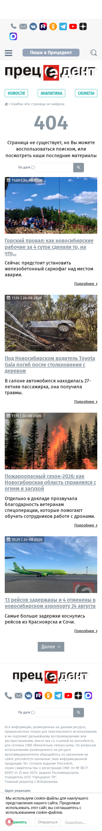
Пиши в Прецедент (51, 52)
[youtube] (73, 26)
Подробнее (85, 283)
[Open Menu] (8, 52)
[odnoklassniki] (53, 26)
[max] (13, 36)
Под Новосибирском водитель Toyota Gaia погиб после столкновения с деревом (50, 364)
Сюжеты (86, 93)
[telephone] (13, 26)
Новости (16, 93)
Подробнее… (75, 822)
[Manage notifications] (9, 822)
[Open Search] (93, 52)
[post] (23, 26)
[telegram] (63, 26)
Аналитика (51, 93)
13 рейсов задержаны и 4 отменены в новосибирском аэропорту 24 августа (50, 603)
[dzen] (83, 26)
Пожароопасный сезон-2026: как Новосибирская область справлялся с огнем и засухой (50, 482)
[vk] (33, 26)
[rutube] (43, 26)
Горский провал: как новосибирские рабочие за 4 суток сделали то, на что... (49, 246)
